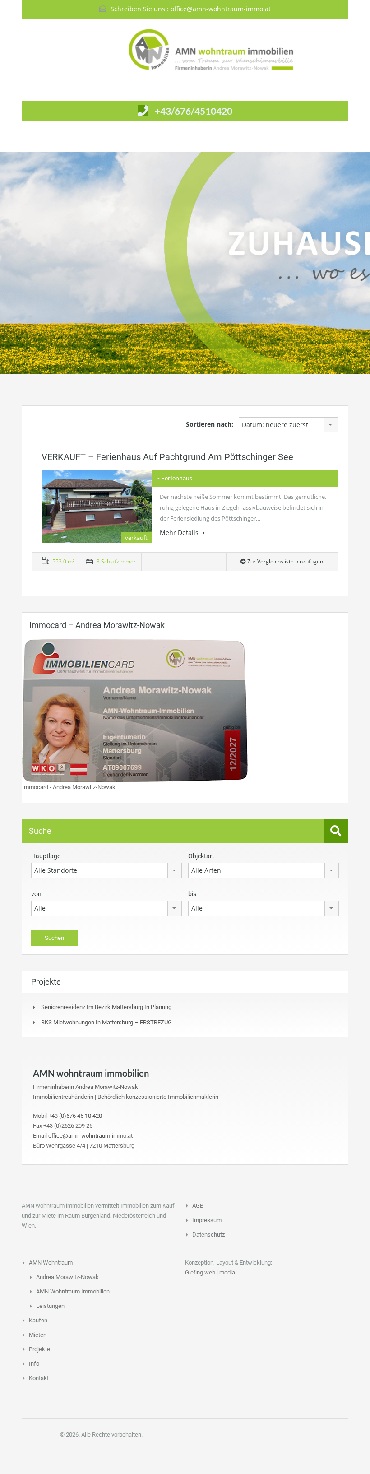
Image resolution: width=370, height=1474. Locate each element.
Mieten (37, 1334)
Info (34, 1363)
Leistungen (50, 1305)
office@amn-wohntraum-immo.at (221, 9)
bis (192, 893)
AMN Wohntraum (51, 1262)
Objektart (201, 856)
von (36, 893)
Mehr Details (180, 532)
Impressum (207, 1220)
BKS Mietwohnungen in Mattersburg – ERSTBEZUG (106, 1022)
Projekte (39, 1349)
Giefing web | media (210, 1272)
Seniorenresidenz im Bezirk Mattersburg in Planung (106, 1007)
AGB (198, 1205)
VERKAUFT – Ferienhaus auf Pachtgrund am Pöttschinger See (167, 456)
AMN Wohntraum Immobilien (73, 1291)
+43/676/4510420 (193, 110)
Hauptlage (45, 856)
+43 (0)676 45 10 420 (75, 1115)
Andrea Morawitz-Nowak (67, 1277)
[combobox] (288, 424)
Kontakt (39, 1378)
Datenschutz (208, 1234)
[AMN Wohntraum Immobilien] (185, 49)
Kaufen (38, 1320)
